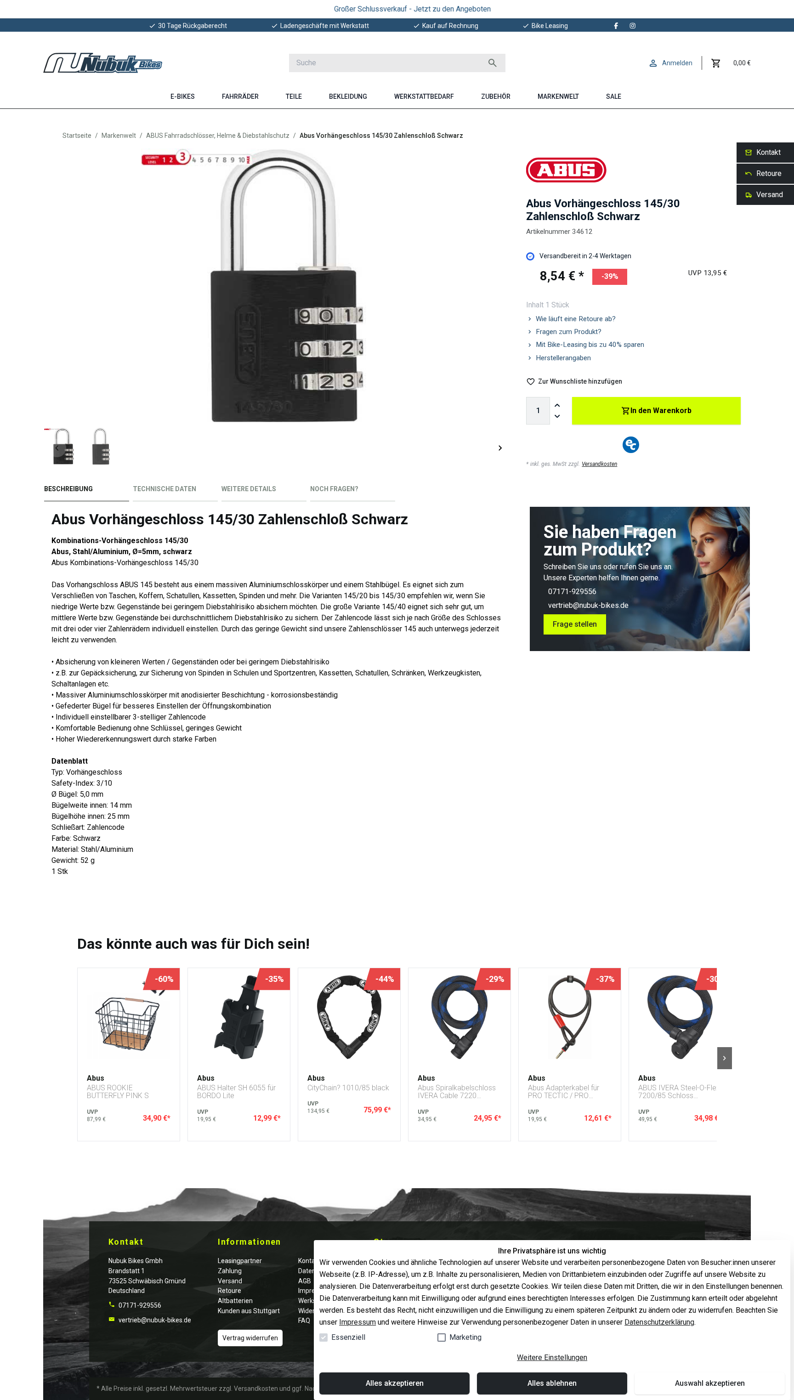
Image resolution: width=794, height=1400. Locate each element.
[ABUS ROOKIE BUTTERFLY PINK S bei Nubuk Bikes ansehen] (128, 1017)
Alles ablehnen (552, 1383)
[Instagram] (633, 26)
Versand (230, 1281)
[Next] (500, 448)
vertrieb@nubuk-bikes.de (588, 605)
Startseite (76, 135)
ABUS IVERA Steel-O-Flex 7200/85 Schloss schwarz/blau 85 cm (679, 1092)
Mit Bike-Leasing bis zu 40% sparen (590, 344)
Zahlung (230, 1271)
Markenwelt (119, 135)
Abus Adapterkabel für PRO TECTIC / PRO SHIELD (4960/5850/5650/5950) (567, 1092)
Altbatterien (235, 1300)
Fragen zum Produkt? (568, 332)
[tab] (86, 491)
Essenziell (348, 1337)
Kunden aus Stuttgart (249, 1311)
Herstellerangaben (563, 358)
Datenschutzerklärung (659, 1322)
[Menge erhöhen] (557, 405)
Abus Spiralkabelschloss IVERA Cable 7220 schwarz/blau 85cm (457, 1092)
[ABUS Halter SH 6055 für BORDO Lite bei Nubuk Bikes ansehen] (239, 1017)
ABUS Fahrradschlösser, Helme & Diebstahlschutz (217, 135)
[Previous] (57, 448)
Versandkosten (599, 464)
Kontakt (309, 1260)
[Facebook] (616, 26)
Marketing (465, 1337)
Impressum (357, 1322)
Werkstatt (312, 1300)
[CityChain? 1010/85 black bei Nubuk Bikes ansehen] (349, 1017)
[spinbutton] (538, 411)
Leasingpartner (240, 1260)
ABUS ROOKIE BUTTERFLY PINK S (118, 1092)
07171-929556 (572, 591)
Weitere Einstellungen (552, 1357)
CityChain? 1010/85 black (348, 1088)
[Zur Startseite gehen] (102, 63)
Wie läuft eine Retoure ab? (576, 319)
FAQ (304, 1320)
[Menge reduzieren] (557, 416)
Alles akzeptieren (395, 1383)
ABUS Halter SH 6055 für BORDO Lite (236, 1092)
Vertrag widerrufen (250, 1338)
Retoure (229, 1290)
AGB (304, 1281)
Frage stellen (575, 624)
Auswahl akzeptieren (710, 1383)
